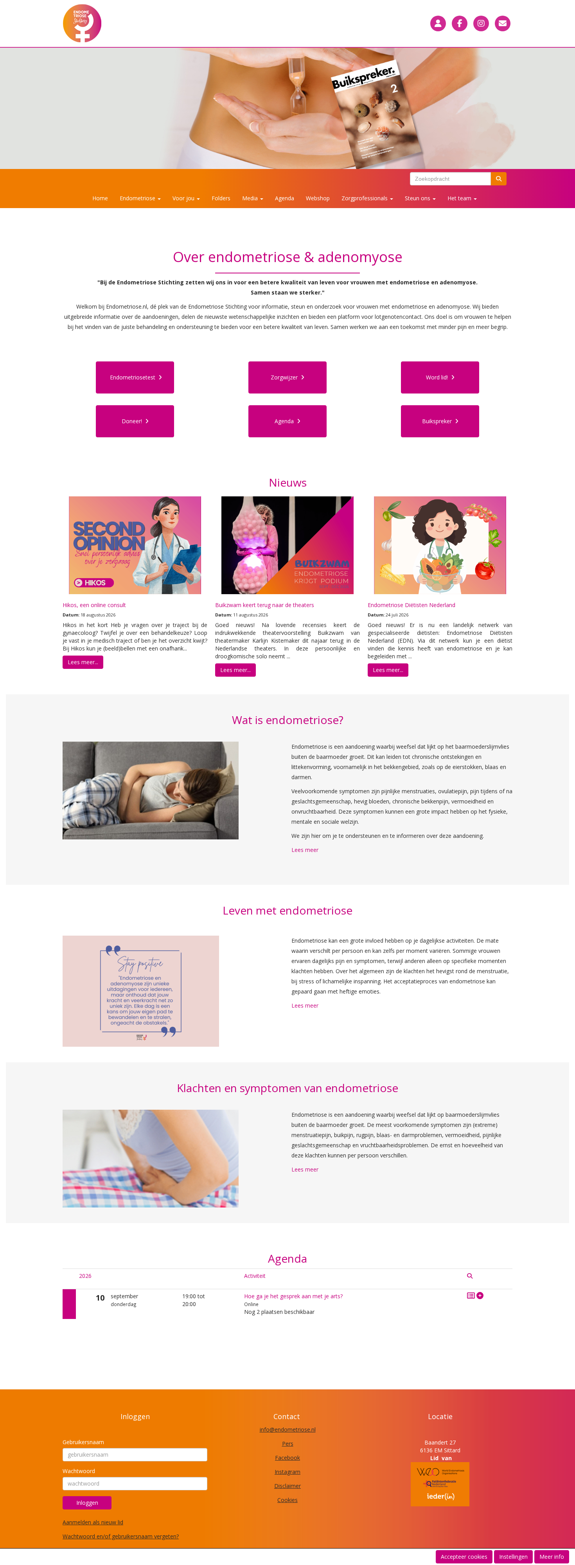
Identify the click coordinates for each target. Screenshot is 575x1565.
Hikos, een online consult (94, 605)
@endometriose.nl (288, 1429)
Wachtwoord (79, 1471)
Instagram (287, 1471)
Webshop (318, 198)
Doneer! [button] (133, 421)
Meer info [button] (551, 1556)
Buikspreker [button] (438, 421)
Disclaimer (287, 1486)
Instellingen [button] (513, 1556)
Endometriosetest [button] (134, 377)
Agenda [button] (286, 421)
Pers (287, 1443)
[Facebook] (459, 23)
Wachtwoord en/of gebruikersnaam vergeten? (121, 1536)
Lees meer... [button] (83, 662)
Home (100, 198)
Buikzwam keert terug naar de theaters (264, 605)
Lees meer (304, 849)
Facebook (287, 1457)
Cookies (287, 1500)
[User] (438, 23)
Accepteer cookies (464, 1556)
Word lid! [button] (438, 377)
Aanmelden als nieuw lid (93, 1522)
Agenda (284, 198)
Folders (221, 198)
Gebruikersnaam (83, 1442)
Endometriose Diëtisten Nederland (411, 605)
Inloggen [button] (87, 1502)
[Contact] (502, 23)
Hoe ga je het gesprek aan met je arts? (293, 1296)
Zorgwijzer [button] (286, 377)
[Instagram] (481, 23)
